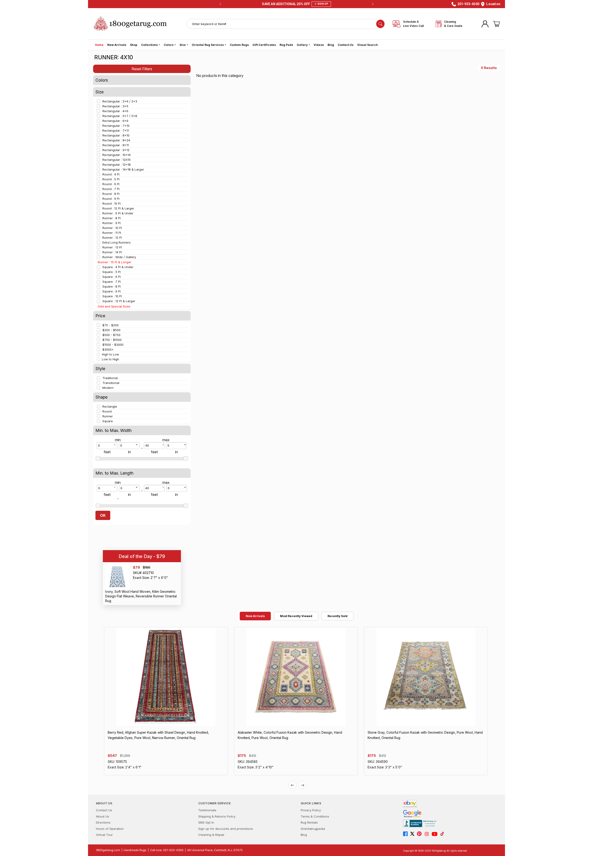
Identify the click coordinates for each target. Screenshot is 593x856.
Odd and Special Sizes (114, 306)
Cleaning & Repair (211, 835)
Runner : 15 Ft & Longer (114, 262)
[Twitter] (413, 834)
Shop (133, 45)
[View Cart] (496, 23)
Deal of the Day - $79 (142, 556)
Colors (168, 45)
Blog (331, 45)
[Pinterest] (420, 834)
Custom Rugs (239, 45)
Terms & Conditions (315, 816)
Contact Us (345, 45)
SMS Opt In (206, 822)
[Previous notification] (220, 4)
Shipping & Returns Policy (216, 816)
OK (103, 515)
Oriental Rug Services (208, 45)
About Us (102, 816)
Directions (103, 822)
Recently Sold (337, 616)
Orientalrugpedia (313, 829)
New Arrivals (116, 45)
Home (99, 45)
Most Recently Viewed (296, 616)
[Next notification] (372, 4)
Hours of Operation (110, 829)
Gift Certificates (264, 45)
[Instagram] (428, 834)
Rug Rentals (309, 822)
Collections (149, 45)
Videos (319, 45)
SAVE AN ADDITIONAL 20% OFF (295, 4)
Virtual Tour (104, 835)
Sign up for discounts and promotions (225, 829)
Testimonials (207, 810)
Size (183, 45)
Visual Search (367, 45)
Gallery (302, 45)
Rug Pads (286, 45)
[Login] (485, 23)
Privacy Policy (311, 810)
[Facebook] (406, 834)
